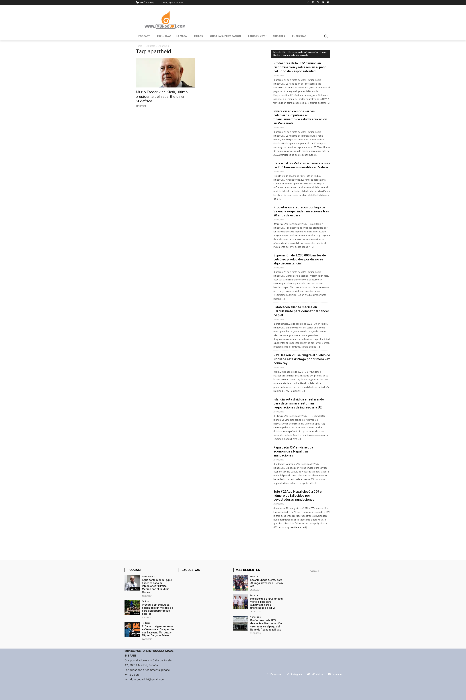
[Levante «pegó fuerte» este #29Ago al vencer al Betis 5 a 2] (240, 583)
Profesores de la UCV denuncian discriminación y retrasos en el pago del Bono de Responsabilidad (300, 67)
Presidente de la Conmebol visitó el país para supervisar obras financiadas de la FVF (266, 603)
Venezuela (255, 617)
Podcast (146, 601)
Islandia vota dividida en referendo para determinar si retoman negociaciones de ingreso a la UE (298, 403)
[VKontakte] (308, 674)
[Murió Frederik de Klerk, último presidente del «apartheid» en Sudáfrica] (165, 72)
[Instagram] (313, 3)
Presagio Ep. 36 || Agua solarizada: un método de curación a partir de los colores (157, 609)
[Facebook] (308, 3)
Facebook (275, 674)
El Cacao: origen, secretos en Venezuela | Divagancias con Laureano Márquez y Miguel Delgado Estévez (158, 631)
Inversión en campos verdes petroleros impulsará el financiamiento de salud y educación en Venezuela (300, 117)
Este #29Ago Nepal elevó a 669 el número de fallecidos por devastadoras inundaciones (297, 495)
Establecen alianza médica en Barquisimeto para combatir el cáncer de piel (301, 311)
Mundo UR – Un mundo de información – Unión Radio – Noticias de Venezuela (300, 54)
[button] (325, 36)
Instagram (296, 674)
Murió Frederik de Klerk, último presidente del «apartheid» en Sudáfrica (162, 96)
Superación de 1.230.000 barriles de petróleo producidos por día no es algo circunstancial (299, 259)
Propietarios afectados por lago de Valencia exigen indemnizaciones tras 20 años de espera (301, 211)
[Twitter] (318, 3)
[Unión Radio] (165, 20)
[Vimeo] (323, 3)
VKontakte (317, 674)
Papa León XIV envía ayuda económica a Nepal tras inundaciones (293, 451)
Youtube (337, 674)
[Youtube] (328, 3)
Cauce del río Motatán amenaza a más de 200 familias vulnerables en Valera (301, 165)
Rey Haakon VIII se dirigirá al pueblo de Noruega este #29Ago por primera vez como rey (301, 359)
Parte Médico (148, 576)
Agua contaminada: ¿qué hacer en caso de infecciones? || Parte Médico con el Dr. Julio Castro (157, 586)
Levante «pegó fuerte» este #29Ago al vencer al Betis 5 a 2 (266, 583)
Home (139, 45)
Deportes (254, 576)
